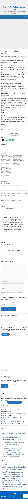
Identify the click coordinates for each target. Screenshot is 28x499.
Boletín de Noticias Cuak (8, 330)
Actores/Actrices (12, 433)
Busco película (4, 423)
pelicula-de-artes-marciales (8, 421)
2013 (5, 464)
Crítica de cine (8, 440)
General (6, 474)
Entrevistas (15, 442)
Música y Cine (5, 450)
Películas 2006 (7, 478)
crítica (21, 472)
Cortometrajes (17, 437)
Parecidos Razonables (8, 454)
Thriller (22, 486)
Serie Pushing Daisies (13, 486)
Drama (3, 474)
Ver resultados (12, 385)
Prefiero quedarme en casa (8, 377)
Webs (17, 456)
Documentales (10, 442)
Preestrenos (16, 484)
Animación (20, 433)
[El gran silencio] (7, 159)
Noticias (11, 450)
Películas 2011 (7, 482)
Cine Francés (18, 469)
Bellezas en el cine (11, 435)
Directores (4, 442)
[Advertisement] (14, 33)
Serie (8, 456)
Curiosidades (18, 440)
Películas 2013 (18, 482)
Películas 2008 (6, 480)
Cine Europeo (6, 183)
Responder (5, 234)
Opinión (20, 450)
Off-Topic (16, 450)
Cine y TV (10, 437)
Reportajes (4, 456)
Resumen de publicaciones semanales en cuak (13, 329)
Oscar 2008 (13, 452)
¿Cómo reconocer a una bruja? (10, 185)
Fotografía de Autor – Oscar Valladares (11, 410)
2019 (3, 433)
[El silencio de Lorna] (7, 171)
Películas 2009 (15, 480)
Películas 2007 (17, 478)
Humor (4, 448)
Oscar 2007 (7, 452)
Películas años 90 (9, 484)
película (16, 474)
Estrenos (5, 181)
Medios (23, 448)
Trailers (11, 456)
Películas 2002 (20, 474)
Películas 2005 (19, 476)
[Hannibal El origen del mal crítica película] (19, 160)
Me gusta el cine (6, 376)
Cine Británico (9, 467)
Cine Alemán (19, 464)
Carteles (17, 435)
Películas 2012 (13, 482)
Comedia (18, 472)
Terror (18, 486)
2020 (5, 433)
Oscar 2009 (18, 452)
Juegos (17, 448)
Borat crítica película (8, 187)
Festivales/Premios (11, 444)
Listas (20, 448)
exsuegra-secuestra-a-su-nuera (9, 417)
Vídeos (14, 456)
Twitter (20, 496)
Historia (21, 446)
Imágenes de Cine (11, 448)
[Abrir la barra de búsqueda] (25, 17)
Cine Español (21, 435)
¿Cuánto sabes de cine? (14, 402)
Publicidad (22, 454)
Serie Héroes (7, 486)
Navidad (10, 474)
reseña (21, 484)
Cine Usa (10, 472)
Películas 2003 (5, 476)
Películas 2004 (11, 476)
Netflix (13, 474)
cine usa (15, 472)
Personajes (17, 454)
